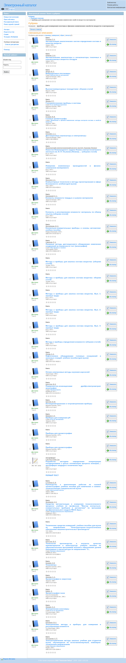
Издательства (9, 32)
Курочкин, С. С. (51, 134)
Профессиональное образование (61, 511)
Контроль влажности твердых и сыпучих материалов (69, 198)
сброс (62, 35)
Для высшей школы (57, 490)
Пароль (6, 65)
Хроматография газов (55, 593)
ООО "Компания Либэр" (64, 660)
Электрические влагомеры (57, 609)
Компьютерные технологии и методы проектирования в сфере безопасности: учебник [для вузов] (73, 183)
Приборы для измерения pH (58, 418)
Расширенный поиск (11, 22)
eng (10, 9)
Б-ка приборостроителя (58, 104)
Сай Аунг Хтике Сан (53, 459)
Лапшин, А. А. (50, 607)
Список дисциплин (12, 44)
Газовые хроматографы (56, 119)
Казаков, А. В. (50, 563)
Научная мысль (55, 389)
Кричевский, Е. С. (52, 196)
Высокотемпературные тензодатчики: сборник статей (69, 89)
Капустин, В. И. (51, 384)
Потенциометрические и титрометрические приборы (69, 404)
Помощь (7, 49)
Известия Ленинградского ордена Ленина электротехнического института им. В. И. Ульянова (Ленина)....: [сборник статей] (73, 151)
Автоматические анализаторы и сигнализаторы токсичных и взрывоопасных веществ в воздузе (73, 58)
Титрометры (51, 565)
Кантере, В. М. (51, 402)
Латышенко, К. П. (52, 638)
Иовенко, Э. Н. (51, 55)
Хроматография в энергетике (58, 579)
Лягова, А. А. (50, 354)
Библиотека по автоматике (59, 75)
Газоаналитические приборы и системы (63, 103)
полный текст (52, 475)
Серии (6, 34)
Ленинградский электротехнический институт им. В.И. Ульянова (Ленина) (71, 148)
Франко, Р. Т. (50, 101)
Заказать (112, 39)
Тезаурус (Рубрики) (11, 37)
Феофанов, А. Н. (51, 502)
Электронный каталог (20, 5)
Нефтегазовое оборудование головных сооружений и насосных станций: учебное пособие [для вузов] (73, 357)
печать (68, 35)
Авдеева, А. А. (50, 577)
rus (13, 9)
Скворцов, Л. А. (51, 242)
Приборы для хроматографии (59, 433)
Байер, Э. (49, 591)
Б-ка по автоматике (56, 419)
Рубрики (31, 16)
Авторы (6, 29)
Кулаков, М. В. (50, 117)
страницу (47, 35)
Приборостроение (37, 18)
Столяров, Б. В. (51, 482)
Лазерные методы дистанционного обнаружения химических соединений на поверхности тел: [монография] (73, 245)
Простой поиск (9, 19)
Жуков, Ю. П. (50, 71)
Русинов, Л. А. (50, 39)
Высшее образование (57, 551)
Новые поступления (11, 17)
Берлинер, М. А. (51, 622)
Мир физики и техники (58, 247)
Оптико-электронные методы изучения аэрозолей (68, 372)
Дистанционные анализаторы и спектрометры (66, 136)
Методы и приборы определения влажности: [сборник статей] (73, 342)
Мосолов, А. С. (51, 180)
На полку (112, 44)
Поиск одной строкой (11, 24)
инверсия (55, 35)
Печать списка (35, 29)
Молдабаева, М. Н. (52, 226)
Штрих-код (7, 60)
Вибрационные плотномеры (58, 73)
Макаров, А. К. (50, 416)
